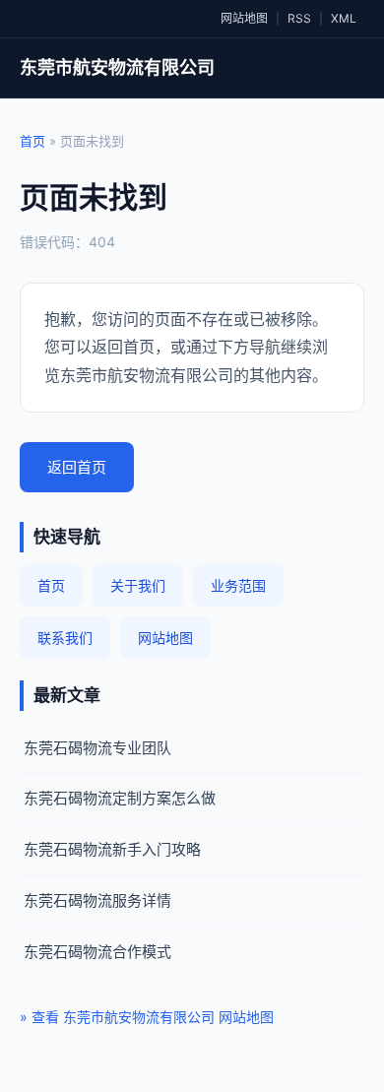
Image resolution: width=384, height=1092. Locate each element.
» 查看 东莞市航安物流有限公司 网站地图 (147, 1016)
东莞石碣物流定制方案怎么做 (120, 798)
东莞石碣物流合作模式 (97, 951)
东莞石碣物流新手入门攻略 (112, 849)
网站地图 (244, 18)
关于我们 (137, 585)
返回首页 (76, 467)
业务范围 (238, 585)
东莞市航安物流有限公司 (117, 67)
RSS (299, 18)
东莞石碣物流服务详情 (97, 900)
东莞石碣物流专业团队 (97, 748)
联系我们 (65, 637)
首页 (32, 141)
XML (343, 18)
